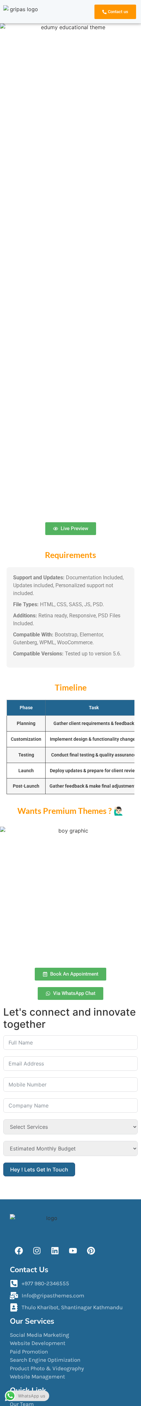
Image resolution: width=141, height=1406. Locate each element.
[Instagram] (37, 1250)
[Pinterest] (91, 1250)
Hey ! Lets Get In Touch (39, 1169)
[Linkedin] (55, 1250)
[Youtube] (73, 1250)
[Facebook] (19, 1250)
